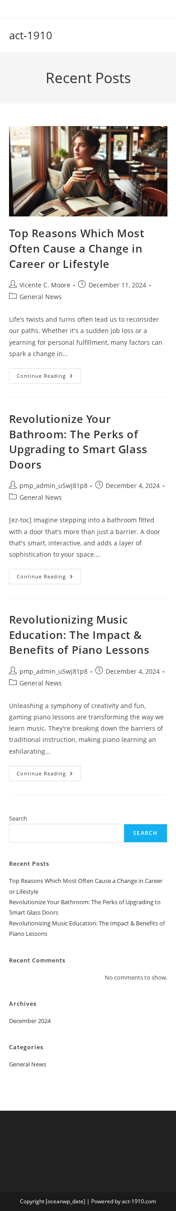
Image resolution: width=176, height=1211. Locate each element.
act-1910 (30, 35)
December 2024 (30, 1021)
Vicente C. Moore (44, 285)
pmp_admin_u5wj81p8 (53, 485)
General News (40, 296)
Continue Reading (49, 377)
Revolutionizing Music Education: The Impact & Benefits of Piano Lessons (79, 634)
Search (18, 818)
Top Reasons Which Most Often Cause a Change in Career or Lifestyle (76, 248)
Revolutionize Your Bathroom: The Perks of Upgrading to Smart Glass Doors (78, 441)
